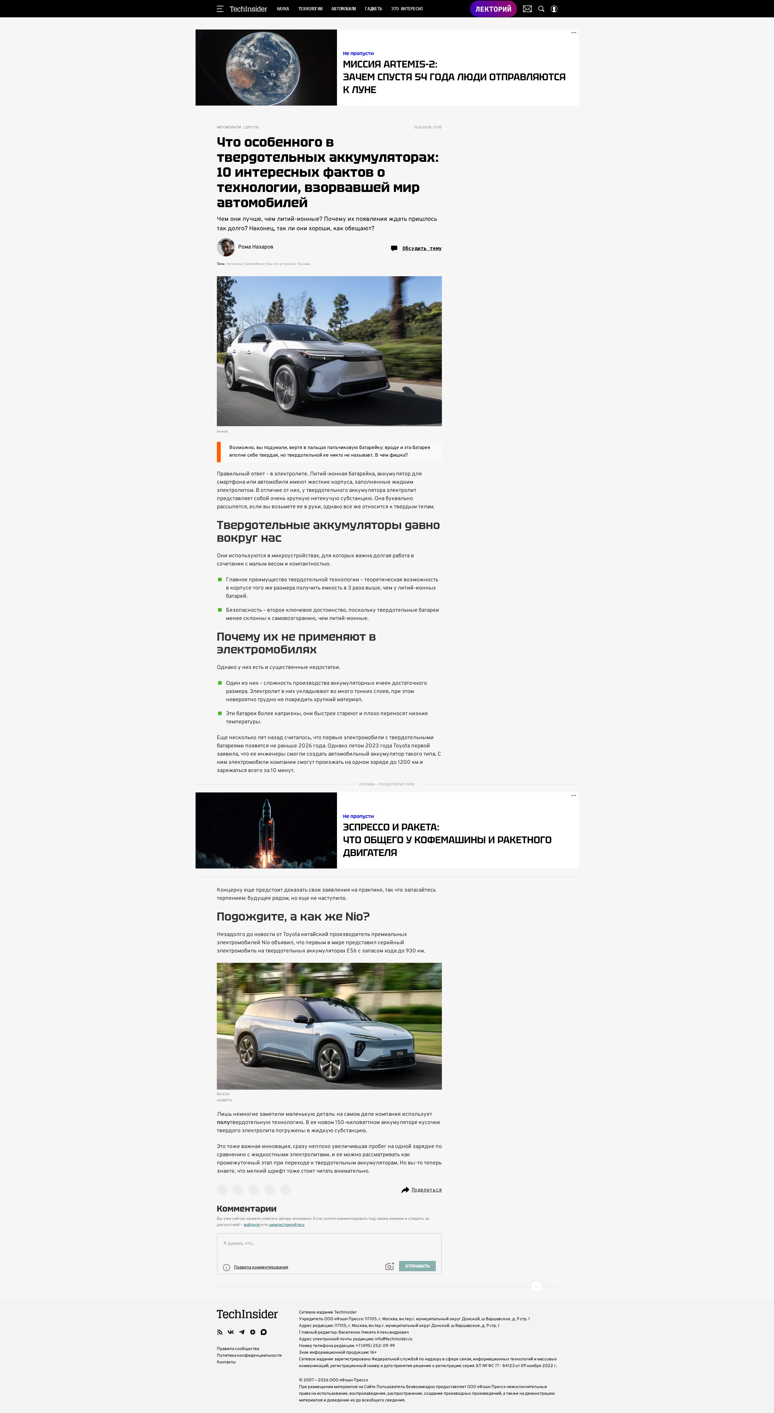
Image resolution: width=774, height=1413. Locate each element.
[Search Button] (541, 8)
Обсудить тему (422, 248)
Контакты (226, 1362)
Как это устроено (280, 264)
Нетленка (234, 264)
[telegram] (242, 1332)
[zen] (253, 1332)
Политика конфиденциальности (249, 1355)
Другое (252, 128)
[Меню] (220, 8)
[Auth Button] (554, 8)
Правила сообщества (238, 1349)
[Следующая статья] (387, 1286)
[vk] (231, 1332)
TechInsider (249, 9)
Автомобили (229, 128)
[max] (264, 1332)
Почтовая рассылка (527, 8)
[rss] (220, 1332)
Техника (303, 264)
